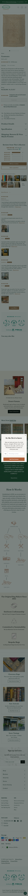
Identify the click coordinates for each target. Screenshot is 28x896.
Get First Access (14, 459)
